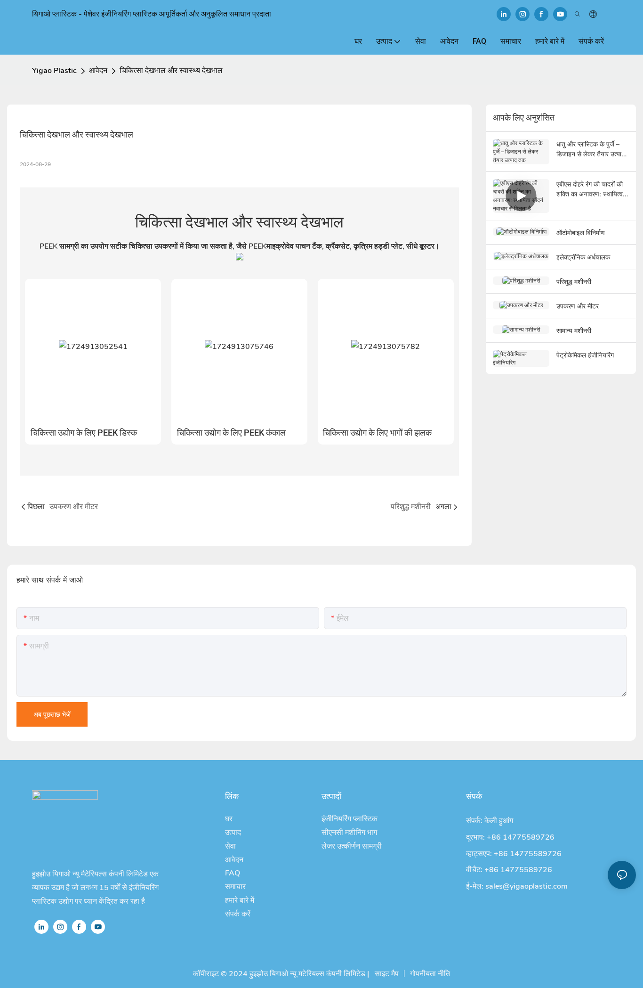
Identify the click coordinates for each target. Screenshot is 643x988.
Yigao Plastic (54, 70)
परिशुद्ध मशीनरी (573, 281)
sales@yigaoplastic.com (526, 886)
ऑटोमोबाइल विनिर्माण (580, 232)
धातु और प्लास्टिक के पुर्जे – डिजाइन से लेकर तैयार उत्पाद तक (590, 149)
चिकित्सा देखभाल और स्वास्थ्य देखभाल (171, 70)
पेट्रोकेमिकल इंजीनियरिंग (585, 355)
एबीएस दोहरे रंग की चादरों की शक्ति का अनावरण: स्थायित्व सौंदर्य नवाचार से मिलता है (589, 189)
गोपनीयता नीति (430, 974)
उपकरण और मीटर (577, 306)
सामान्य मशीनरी (573, 330)
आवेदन (98, 70)
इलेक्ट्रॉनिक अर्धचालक (583, 257)
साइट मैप (386, 974)
